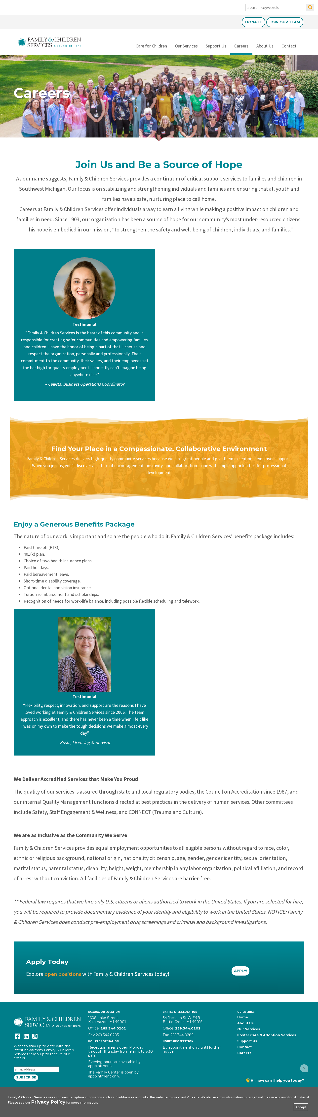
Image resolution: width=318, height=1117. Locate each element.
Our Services (186, 46)
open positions (62, 974)
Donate (253, 22)
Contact (288, 46)
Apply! (240, 971)
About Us (265, 46)
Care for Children (151, 46)
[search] (310, 7)
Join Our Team (285, 22)
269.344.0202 (113, 1028)
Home (242, 1017)
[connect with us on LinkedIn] (26, 1036)
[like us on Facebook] (17, 1036)
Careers (241, 46)
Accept (301, 1107)
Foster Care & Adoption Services (266, 1035)
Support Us (216, 46)
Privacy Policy (48, 1102)
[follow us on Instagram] (35, 1036)
